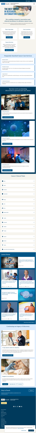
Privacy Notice (3, 420)
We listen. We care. (3, 425)
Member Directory (3, 412)
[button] (28, 1)
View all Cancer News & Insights (29, 322)
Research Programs (4, 413)
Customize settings (23, 430)
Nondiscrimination (3, 421)
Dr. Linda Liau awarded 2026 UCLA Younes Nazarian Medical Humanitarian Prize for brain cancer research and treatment (26, 315)
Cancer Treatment (3, 409)
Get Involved (3, 415)
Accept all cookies (31, 430)
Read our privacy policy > (21, 428)
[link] (18, 262)
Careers (2, 416)
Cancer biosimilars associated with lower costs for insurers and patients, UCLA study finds (9, 282)
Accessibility (3, 424)
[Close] (34, 426)
